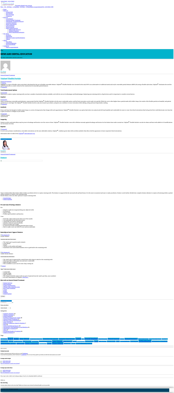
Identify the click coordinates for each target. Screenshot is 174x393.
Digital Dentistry (131, 339)
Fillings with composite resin (11, 287)
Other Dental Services (12, 28)
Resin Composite (32, 343)
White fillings (57, 343)
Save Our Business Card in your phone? (10, 363)
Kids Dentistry (7, 284)
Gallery (8, 39)
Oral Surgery (134, 341)
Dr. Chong (3, 71)
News (4, 324)
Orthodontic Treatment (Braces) (15, 21)
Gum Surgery (67, 341)
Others (5, 40)
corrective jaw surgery (50, 339)
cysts (82, 339)
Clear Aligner (24, 339)
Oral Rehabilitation (125, 341)
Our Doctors (9, 13)
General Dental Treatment (13, 20)
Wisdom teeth (67, 343)
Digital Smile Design (143, 339)
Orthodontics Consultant (159, 341)
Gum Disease (57, 341)
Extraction (4, 341)
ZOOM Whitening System (84, 343)
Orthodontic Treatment (9, 328)
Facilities (8, 35)
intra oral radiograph (81, 341)
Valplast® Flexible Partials (11, 78)
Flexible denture (18, 341)
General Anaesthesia (45, 341)
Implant (75, 341)
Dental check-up (7, 283)
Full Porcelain (27, 341)
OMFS (118, 341)
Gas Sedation (35, 341)
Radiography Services (15, 29)
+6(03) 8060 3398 (6, 361)
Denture (4, 157)
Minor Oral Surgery (11, 24)
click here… (25, 277)
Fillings (11, 341)
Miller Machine (103, 341)
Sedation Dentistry (14, 31)
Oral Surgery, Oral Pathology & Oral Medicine (15, 327)
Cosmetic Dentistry (11, 23)
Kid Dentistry (89, 341)
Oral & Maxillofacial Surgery (16, 32)
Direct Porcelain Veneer (155, 339)
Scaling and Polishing (9, 285)
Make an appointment (12, 47)
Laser (96, 341)
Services (5, 17)
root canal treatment (43, 343)
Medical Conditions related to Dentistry (14, 323)
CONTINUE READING (6, 139)
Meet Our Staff (10, 14)
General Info (9, 12)
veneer (49, 343)
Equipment (9, 36)
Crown (5, 289)
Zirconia (73, 343)
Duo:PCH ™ (165, 339)
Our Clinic (6, 33)
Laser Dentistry (10, 25)
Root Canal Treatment (9, 288)
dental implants (7, 199)
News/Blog (9, 42)
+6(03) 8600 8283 (6, 370)
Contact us (9, 16)
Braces (10, 339)
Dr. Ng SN (3, 150)
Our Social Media (10, 44)
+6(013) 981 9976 (6, 362)
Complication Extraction (36, 339)
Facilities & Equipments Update (12, 317)
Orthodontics (145, 341)
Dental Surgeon (114, 339)
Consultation (9, 19)
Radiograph (20, 343)
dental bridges (7, 198)
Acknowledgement (11, 43)
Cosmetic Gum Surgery (67, 339)
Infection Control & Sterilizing (11, 320)
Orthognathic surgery (8, 343)
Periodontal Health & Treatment (12, 331)
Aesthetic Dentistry (8, 313)
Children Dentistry (8, 315)
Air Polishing (4, 339)
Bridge (5, 291)
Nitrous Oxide (111, 341)
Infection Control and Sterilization (15, 37)
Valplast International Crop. (27, 133)
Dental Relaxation (102, 339)
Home (5, 9)
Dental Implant (10, 27)
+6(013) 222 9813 (6, 371)
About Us (5, 10)
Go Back (3, 296)
